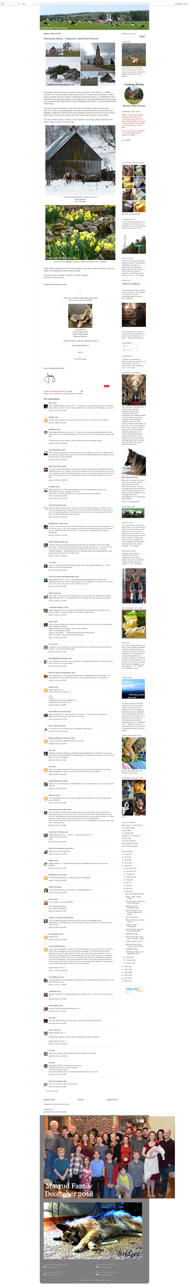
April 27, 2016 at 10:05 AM (58, 970)
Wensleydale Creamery (130, 843)
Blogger (106, 1280)
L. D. (50, 562)
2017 (126, 863)
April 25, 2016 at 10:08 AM (58, 443)
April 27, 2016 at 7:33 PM (57, 985)
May (127, 888)
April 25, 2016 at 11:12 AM (58, 535)
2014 (126, 969)
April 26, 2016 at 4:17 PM (57, 854)
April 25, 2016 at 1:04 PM (57, 586)
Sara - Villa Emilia (55, 726)
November (130, 871)
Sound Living (126, 838)
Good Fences (59, 277)
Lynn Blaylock (54, 934)
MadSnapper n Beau (56, 523)
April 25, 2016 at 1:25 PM (57, 601)
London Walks (127, 830)
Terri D (51, 644)
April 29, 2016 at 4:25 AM (57, 1087)
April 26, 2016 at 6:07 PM (57, 892)
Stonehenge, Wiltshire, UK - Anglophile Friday (135, 952)
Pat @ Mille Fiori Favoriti (58, 711)
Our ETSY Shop (80, 359)
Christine (52, 487)
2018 (126, 860)
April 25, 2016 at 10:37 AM (58, 498)
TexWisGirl (53, 991)
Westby (80, 393)
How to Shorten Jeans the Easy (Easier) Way (135, 930)
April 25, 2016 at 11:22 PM (58, 719)
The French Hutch (55, 505)
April (128, 891)
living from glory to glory (58, 809)
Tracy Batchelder (55, 450)
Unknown (52, 795)
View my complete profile (130, 501)
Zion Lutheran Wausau (130, 846)
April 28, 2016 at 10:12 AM (58, 1056)
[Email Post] (81, 391)
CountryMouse (54, 977)
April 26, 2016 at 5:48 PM (57, 880)
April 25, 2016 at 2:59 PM (57, 615)
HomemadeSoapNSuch (80, 345)
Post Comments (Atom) (61, 1104)
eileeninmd (53, 593)
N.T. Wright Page (128, 833)
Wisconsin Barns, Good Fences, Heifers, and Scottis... (134, 912)
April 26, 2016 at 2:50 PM (57, 842)
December (130, 868)
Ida (50, 1062)
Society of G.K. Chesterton (131, 836)
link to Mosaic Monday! (72, 271)
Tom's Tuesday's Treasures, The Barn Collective (71, 275)
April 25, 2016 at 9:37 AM (57, 410)
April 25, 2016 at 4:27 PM (57, 652)
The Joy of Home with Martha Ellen (62, 577)
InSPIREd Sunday (132, 934)
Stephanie (52, 429)
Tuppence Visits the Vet (134, 941)
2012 (126, 975)
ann (50, 1018)
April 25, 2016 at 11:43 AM (58, 556)
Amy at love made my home (59, 848)
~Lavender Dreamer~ (56, 607)
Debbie (51, 860)
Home (81, 1099)
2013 (126, 972)
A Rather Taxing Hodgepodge (131, 925)
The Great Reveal (132, 917)
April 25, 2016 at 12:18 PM (58, 570)
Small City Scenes (55, 466)
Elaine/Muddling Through (58, 658)
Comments (128, 350)
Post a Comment (52, 1091)
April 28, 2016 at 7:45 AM (57, 1011)
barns (51, 393)
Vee (50, 750)
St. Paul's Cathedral (129, 841)
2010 (126, 981)
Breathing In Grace (56, 875)
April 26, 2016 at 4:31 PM (57, 868)
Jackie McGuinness (56, 781)
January (129, 963)
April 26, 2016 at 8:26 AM (57, 825)
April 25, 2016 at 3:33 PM (57, 637)
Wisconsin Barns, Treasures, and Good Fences (135, 902)
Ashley (51, 687)
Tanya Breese (54, 1005)
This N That (53, 887)
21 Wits (51, 417)
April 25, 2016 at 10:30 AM (58, 480)
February (129, 960)
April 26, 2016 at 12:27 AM (58, 731)
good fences (58, 393)
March (128, 957)
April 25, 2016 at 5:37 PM (57, 666)
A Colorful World (55, 946)
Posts (126, 346)
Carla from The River (56, 832)
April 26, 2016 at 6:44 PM (57, 927)
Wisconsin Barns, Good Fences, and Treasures (134, 945)
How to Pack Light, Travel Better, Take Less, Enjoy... (135, 937)
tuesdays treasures (70, 393)
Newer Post (49, 1099)
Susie (51, 403)
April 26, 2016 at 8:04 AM (57, 788)
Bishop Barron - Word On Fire (132, 825)
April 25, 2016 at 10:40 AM (58, 517)
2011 (126, 978)
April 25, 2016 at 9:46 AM (57, 423)
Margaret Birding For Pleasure (60, 738)
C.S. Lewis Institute (128, 828)
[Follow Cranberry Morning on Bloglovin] (131, 285)
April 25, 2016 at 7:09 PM (57, 705)
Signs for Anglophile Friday (135, 894)
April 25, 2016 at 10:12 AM (58, 459)
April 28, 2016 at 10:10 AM (58, 1044)
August (128, 880)
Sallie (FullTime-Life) (56, 542)
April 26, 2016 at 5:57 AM (57, 760)
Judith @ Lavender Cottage (59, 917)
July (127, 882)
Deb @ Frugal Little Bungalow (60, 673)
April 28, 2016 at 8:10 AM (57, 1023)
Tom (50, 766)
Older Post (112, 1099)
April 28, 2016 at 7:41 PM (57, 1074)
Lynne (51, 621)
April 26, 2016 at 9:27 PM (57, 939)
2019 (126, 857)
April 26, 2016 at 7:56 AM (57, 774)
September (130, 877)
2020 (126, 854)
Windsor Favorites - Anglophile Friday (132, 907)
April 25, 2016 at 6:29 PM (57, 680)
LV (50, 1050)
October (129, 874)
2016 (126, 866)
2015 (126, 966)
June (128, 885)
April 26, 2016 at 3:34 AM (57, 743)
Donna (51, 899)
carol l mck (53, 1030)
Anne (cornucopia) (56, 1081)
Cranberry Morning (131, 477)
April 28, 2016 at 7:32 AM (57, 999)
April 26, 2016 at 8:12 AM (57, 803)
